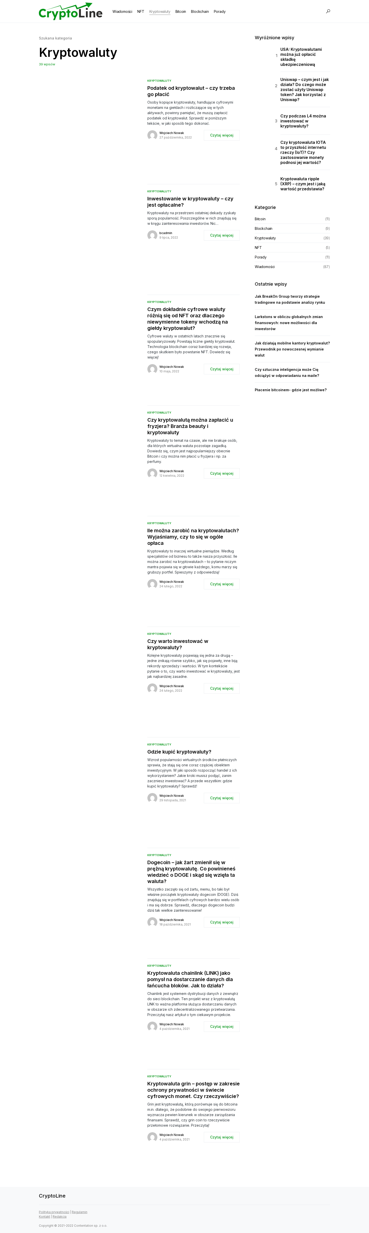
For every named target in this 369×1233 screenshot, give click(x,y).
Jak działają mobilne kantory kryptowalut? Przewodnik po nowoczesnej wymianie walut (292, 349)
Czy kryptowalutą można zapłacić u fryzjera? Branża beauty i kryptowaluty (190, 426)
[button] (328, 11)
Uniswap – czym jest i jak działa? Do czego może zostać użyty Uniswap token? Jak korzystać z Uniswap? (304, 89)
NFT (258, 247)
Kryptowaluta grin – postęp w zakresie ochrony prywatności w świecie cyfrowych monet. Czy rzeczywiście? (193, 1090)
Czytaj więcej (221, 135)
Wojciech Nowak (171, 133)
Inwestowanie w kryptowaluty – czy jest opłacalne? (190, 202)
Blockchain (263, 228)
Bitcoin (260, 219)
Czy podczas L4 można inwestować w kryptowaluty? (303, 120)
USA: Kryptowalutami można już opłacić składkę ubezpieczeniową (301, 57)
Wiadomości (265, 267)
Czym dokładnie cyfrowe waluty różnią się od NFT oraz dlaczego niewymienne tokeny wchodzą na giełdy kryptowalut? (187, 318)
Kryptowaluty (159, 80)
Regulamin (79, 1212)
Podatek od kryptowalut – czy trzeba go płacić (191, 91)
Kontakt (44, 1216)
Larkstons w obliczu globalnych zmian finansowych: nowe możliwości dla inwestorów (289, 323)
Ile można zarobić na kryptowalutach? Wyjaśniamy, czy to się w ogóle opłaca (193, 536)
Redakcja (60, 1216)
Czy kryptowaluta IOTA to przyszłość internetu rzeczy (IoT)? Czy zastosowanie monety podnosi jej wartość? (303, 152)
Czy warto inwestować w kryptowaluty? (177, 644)
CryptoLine (52, 1196)
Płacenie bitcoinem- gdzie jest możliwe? (291, 390)
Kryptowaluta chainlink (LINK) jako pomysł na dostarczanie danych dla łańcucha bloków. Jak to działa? (190, 979)
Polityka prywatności (54, 1212)
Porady (261, 257)
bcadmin (165, 233)
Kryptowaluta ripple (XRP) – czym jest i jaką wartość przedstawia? (302, 183)
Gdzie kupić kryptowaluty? (179, 752)
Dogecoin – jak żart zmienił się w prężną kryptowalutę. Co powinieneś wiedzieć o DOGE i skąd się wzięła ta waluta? (191, 871)
